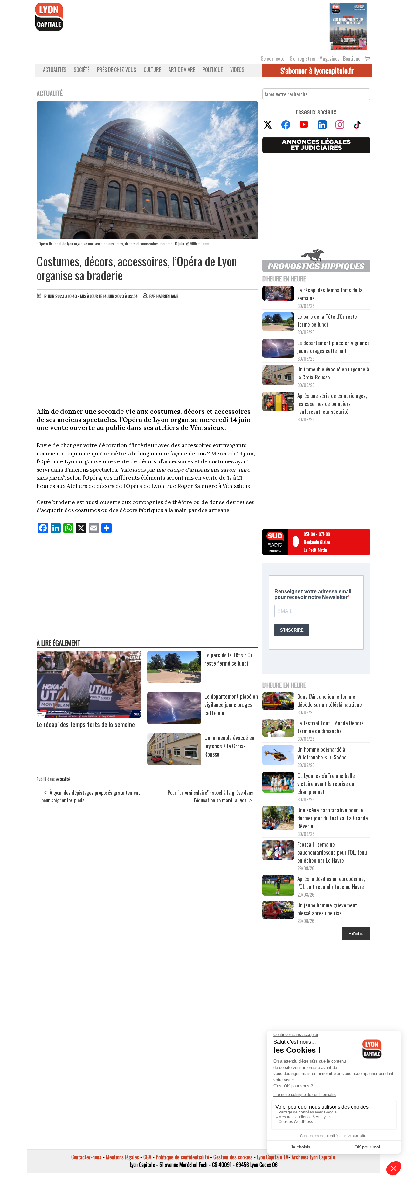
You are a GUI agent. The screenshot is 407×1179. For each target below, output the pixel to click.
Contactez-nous (86, 1157)
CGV (147, 1157)
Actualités (54, 69)
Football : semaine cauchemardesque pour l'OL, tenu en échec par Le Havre (332, 852)
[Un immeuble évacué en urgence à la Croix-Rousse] (174, 763)
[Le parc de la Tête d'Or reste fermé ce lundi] (174, 680)
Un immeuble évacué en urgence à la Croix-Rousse (229, 745)
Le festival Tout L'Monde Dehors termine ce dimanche (330, 727)
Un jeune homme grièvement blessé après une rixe (327, 909)
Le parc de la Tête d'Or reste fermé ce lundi (228, 659)
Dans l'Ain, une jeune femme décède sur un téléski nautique (329, 700)
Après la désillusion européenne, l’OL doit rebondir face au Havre (331, 883)
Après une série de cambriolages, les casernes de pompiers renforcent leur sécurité (332, 403)
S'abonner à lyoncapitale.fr (317, 70)
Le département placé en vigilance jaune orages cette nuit (231, 704)
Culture (152, 69)
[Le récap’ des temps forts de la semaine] (89, 715)
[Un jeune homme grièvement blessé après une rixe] (278, 910)
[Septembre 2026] (348, 26)
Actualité (63, 779)
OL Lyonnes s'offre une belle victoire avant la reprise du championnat (326, 783)
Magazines (329, 58)
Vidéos (237, 69)
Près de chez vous (116, 69)
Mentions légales (122, 1157)
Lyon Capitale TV (272, 1157)
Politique (213, 69)
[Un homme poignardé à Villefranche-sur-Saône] (278, 756)
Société (81, 69)
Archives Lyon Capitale (313, 1157)
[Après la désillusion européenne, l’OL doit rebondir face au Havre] (278, 886)
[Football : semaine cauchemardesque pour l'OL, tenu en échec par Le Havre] (278, 851)
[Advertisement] (147, 351)
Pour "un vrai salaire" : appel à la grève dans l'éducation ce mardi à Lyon (210, 796)
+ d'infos (356, 933)
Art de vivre (182, 69)
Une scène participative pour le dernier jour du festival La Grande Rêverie (332, 818)
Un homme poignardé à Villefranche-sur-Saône (322, 753)
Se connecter (273, 58)
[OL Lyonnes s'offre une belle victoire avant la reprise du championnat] (278, 783)
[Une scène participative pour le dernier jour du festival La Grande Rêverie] (278, 818)
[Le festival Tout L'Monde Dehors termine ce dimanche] (278, 728)
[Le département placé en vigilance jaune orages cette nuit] (174, 721)
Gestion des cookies (232, 1157)
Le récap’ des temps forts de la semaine (86, 724)
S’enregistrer (303, 58)
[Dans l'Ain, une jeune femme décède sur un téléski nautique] (278, 702)
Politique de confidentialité (182, 1157)
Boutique (351, 58)
